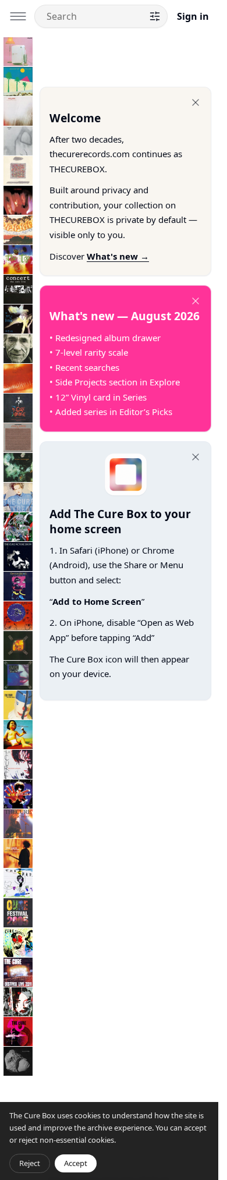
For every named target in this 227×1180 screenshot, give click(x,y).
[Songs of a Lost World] (18, 1061)
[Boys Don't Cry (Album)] (18, 81)
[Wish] (18, 615)
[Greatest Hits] (18, 794)
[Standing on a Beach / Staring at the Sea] (18, 348)
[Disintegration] (18, 467)
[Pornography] (18, 200)
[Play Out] (18, 586)
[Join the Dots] (18, 853)
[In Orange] (18, 408)
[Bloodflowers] (18, 764)
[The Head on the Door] (18, 319)
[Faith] (18, 140)
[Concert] (18, 289)
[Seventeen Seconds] (18, 111)
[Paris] (18, 675)
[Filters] (154, 16)
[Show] (18, 645)
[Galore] (18, 734)
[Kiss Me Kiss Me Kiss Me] (18, 378)
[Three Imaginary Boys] (18, 51)
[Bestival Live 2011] (18, 972)
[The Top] (18, 259)
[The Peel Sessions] (18, 437)
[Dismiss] (195, 102)
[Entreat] (18, 497)
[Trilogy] (18, 823)
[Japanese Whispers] (18, 229)
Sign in (193, 16)
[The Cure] (18, 883)
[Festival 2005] (18, 912)
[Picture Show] (18, 556)
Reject (29, 1163)
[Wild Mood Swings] (18, 705)
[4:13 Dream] (18, 942)
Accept (75, 1163)
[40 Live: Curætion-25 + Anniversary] (18, 1031)
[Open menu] (18, 16)
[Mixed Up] (18, 526)
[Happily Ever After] (18, 170)
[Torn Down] (18, 1001)
